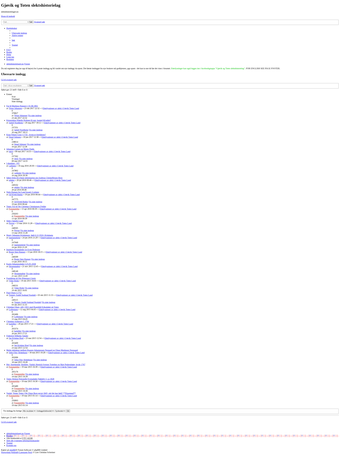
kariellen (12, 324)
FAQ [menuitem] (8, 50)
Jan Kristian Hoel (16, 338)
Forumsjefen (14, 209)
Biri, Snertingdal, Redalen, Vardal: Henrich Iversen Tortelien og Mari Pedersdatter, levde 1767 (45, 364)
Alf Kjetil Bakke (16, 194)
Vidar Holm (14, 281)
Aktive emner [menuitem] (17, 35)
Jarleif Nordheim (16, 123)
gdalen (11, 180)
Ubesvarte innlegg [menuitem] (19, 33)
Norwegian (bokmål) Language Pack (16, 452)
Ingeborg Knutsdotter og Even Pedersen (23, 249)
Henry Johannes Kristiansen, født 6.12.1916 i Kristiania (29, 235)
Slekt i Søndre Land (14, 221)
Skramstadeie (14, 266)
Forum (27, 433)
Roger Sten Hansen (17, 252)
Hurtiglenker (11, 28)
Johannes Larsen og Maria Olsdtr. (20, 149)
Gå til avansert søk (9, 80)
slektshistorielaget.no (15, 433)
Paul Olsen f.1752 (14, 293)
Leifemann (13, 309)
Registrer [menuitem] (10, 59)
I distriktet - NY (13, 163)
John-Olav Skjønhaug (18, 352)
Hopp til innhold (8, 16)
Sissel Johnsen (15, 137)
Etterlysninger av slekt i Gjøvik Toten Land (61, 108)
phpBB (13, 450)
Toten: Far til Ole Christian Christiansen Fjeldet (26, 206)
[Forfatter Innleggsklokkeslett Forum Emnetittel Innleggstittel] (45, 411)
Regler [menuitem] (9, 52)
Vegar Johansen (15, 108)
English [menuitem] (9, 436)
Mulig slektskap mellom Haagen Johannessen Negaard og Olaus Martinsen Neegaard (42, 350)
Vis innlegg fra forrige (12, 411)
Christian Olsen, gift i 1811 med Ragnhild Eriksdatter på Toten (32, 307)
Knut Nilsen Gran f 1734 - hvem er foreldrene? (26, 135)
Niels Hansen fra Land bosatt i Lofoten (22, 192)
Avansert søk (39, 22)
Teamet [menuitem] (15, 45)
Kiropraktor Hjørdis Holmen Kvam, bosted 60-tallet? (28, 120)
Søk (31, 22)
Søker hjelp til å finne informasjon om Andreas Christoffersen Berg (34, 178)
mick (11, 151)
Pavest (11, 223)
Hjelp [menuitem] (8, 54)
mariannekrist (14, 238)
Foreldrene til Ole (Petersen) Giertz (21, 278)
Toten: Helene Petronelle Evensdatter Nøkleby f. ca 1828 (30, 379)
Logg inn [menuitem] (10, 57)
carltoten (12, 166)
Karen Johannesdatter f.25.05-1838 (21, 264)
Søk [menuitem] (13, 40)
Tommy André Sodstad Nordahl (22, 295)
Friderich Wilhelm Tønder (17, 336)
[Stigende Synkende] (60, 411)
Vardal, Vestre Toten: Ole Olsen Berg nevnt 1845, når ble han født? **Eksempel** (41, 393)
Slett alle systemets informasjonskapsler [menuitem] (22, 441)
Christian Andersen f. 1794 (17, 321)
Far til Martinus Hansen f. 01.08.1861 (22, 106)
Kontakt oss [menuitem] (11, 445)
